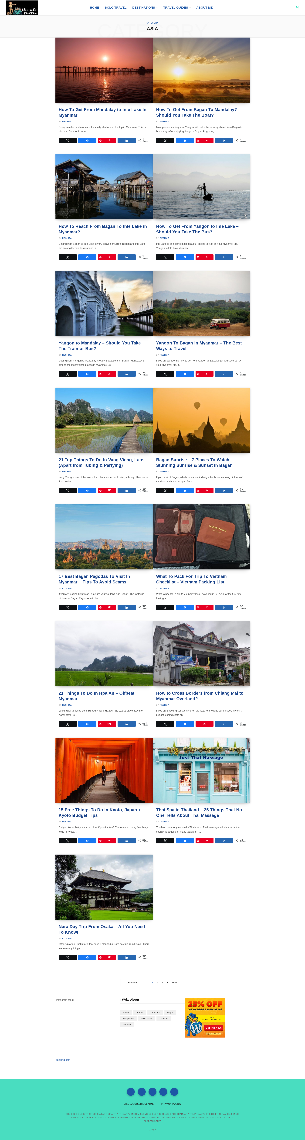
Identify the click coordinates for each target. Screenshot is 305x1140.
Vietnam (127, 1024)
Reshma (67, 121)
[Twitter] (142, 1092)
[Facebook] (131, 1092)
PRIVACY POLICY (171, 1104)
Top (153, 1130)
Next (174, 982)
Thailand (163, 1018)
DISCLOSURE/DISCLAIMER (140, 1104)
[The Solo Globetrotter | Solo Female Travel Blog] (22, 7)
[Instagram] (152, 1092)
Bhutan (139, 1012)
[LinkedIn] (174, 1092)
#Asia (126, 1012)
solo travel (146, 1018)
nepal (170, 1012)
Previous (132, 982)
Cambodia (155, 1012)
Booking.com (62, 1060)
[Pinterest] (163, 1092)
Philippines (128, 1018)
